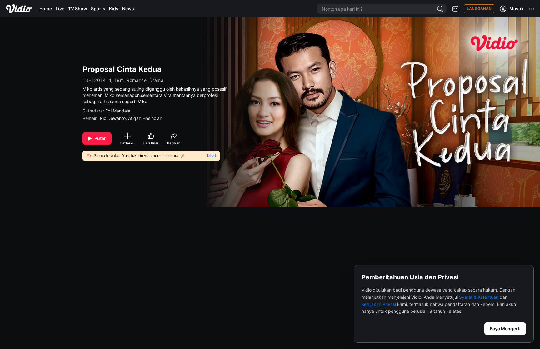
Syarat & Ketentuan (478, 297)
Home (45, 8)
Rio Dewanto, (114, 118)
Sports (98, 8)
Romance (137, 80)
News (128, 8)
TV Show (77, 8)
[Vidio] (19, 8)
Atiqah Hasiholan (145, 118)
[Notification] (455, 9)
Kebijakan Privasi (379, 304)
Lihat (211, 156)
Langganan (479, 8)
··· (532, 9)
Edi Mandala (117, 110)
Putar (100, 138)
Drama (156, 80)
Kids (113, 8)
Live (60, 8)
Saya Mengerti (505, 328)
